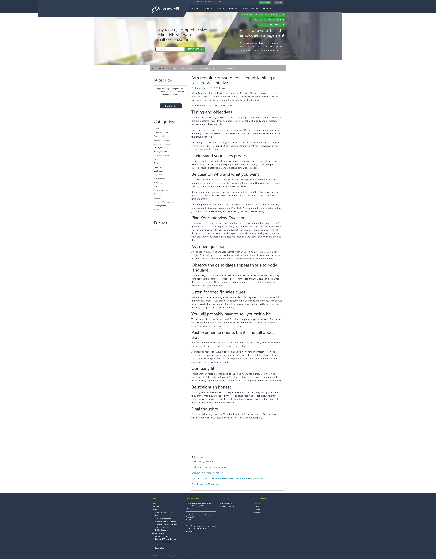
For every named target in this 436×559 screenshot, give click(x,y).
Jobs (156, 163)
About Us (155, 545)
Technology (158, 198)
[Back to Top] (428, 550)
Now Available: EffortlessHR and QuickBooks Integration (199, 504)
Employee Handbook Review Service (262, 15)
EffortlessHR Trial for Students (165, 539)
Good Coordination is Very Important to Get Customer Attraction (201, 527)
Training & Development (164, 202)
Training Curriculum (162, 536)
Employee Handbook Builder (165, 521)
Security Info (159, 548)
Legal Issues (159, 175)
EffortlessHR (167, 8)
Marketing (158, 183)
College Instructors (158, 533)
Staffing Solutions (161, 530)
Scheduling (158, 194)
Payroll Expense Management (206, 484)
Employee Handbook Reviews (166, 524)
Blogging (157, 128)
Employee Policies (161, 156)
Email (220, 2)
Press (156, 186)
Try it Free (194, 49)
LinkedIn (257, 504)
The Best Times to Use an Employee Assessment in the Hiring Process (227, 478)
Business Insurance (271, 25)
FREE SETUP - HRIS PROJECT (267, 20)
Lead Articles (159, 171)
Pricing (154, 503)
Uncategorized (160, 206)
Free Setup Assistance (163, 519)
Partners (154, 509)
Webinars (157, 210)
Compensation (160, 136)
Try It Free (264, 2)
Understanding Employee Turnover (209, 467)
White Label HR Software (164, 512)
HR (155, 159)
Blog (156, 551)
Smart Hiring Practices (202, 461)
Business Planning (161, 132)
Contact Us (228, 503)
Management (159, 179)
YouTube (257, 513)
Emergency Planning (162, 144)
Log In (278, 2)
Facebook (257, 510)
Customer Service (161, 140)
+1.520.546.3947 (209, 2)
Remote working (161, 190)
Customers (156, 506)
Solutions (155, 515)
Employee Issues (160, 152)
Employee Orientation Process (207, 472)
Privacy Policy (191, 556)
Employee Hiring (161, 148)
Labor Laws (158, 167)
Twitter (256, 507)
